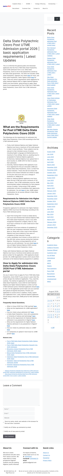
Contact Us (37, 8)
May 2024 (50, 214)
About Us (45, 8)
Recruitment (15, 8)
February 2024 (51, 222)
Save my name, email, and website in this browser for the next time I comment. (21, 422)
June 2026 (50, 157)
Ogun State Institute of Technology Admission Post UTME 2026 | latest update (53, 102)
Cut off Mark (51, 255)
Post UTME (50, 271)
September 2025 (52, 175)
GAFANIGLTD (34, 458)
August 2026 (51, 151)
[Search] (57, 19)
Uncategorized (51, 279)
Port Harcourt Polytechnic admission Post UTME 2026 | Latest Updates (53, 51)
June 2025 (50, 180)
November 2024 (52, 198)
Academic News (16, 4)
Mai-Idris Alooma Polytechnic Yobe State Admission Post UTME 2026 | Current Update (53, 133)
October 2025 (51, 172)
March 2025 (51, 188)
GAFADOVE (28, 456)
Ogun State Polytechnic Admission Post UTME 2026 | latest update (53, 91)
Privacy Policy (47, 460)
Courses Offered (52, 250)
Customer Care (26, 8)
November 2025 (52, 170)
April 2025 (50, 185)
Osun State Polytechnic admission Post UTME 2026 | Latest (52, 70)
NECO (49, 263)
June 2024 (50, 212)
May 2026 (50, 159)
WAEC (49, 281)
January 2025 (51, 193)
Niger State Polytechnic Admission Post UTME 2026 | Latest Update (53, 123)
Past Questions (52, 268)
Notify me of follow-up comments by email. (17, 427)
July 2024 (50, 209)
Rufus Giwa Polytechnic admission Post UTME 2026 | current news (52, 41)
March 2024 (51, 219)
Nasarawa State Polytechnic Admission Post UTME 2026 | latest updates (53, 112)
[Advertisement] (21, 24)
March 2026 (51, 165)
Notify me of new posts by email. (14, 431)
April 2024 (50, 217)
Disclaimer (46, 458)
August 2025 (51, 178)
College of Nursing (40, 4)
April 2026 (50, 162)
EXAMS (28, 4)
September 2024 (52, 204)
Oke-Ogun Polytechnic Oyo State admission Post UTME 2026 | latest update (53, 81)
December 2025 (52, 167)
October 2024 (51, 201)
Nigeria (49, 266)
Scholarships (51, 4)
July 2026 (50, 154)
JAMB (49, 260)
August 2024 (51, 206)
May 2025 (50, 183)
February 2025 (51, 191)
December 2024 (52, 196)
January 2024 (51, 225)
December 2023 (52, 227)
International (51, 258)
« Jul (52, 327)
